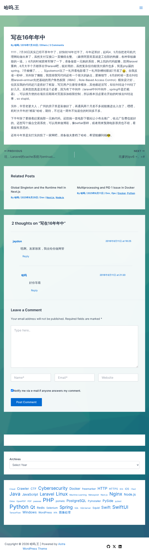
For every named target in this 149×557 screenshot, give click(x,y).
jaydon (17, 241)
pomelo (60, 501)
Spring (66, 507)
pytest (118, 501)
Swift (106, 507)
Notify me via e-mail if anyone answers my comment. (47, 390)
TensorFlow (15, 513)
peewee (37, 501)
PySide (108, 501)
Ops (113, 193)
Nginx (115, 494)
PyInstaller (94, 501)
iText (133, 489)
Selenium (52, 507)
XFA (55, 513)
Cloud (12, 489)
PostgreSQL (76, 501)
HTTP (102, 488)
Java (15, 494)
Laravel (47, 494)
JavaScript (30, 494)
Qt (32, 507)
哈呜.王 (11, 7)
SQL (76, 508)
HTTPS (113, 488)
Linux (62, 494)
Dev (42, 197)
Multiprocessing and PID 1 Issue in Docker (106, 187)
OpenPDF (21, 501)
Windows (30, 512)
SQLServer (85, 508)
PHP (48, 500)
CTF (33, 489)
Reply (26, 256)
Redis (41, 508)
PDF (30, 501)
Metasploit (93, 495)
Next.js (104, 495)
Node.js (130, 494)
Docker (74, 489)
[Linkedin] (120, 546)
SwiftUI (120, 507)
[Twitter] (114, 546)
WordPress (45, 512)
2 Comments (57, 45)
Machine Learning (78, 495)
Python (19, 506)
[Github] (108, 546)
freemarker (89, 488)
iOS (127, 488)
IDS (121, 489)
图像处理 (65, 512)
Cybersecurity (53, 488)
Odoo (12, 501)
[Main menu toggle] (141, 8)
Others (44, 45)
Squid (96, 507)
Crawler (23, 489)
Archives (15, 459)
